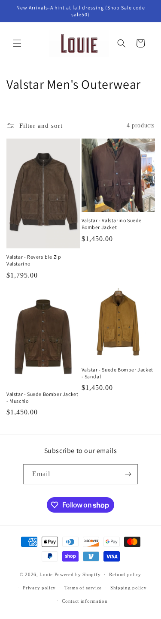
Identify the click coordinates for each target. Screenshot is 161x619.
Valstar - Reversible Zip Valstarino (33, 260)
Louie (46, 574)
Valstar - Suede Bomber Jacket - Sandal (117, 373)
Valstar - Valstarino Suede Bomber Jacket (112, 223)
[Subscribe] (127, 474)
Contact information (84, 601)
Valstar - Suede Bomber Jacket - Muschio (42, 397)
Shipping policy (128, 587)
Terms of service (83, 587)
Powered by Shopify (78, 574)
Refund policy (125, 574)
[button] (17, 43)
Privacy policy (39, 587)
